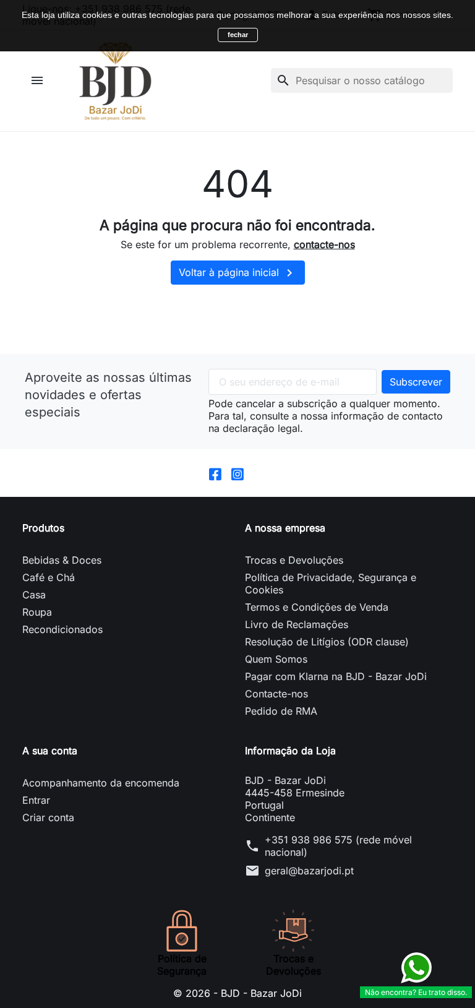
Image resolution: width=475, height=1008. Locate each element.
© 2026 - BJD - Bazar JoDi (237, 993)
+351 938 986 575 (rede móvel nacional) (338, 846)
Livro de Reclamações (296, 624)
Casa (34, 594)
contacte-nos (324, 244)
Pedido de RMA (281, 711)
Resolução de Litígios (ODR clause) (327, 641)
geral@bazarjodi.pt (309, 870)
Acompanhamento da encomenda (100, 783)
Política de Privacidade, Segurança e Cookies (330, 583)
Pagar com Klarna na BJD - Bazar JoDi (336, 676)
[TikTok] (260, 472)
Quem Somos (276, 659)
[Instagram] (237, 472)
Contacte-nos (276, 693)
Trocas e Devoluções (294, 560)
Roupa (37, 612)
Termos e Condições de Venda (316, 607)
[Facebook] (215, 472)
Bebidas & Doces (61, 560)
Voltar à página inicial (238, 272)
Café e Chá (48, 577)
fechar (238, 34)
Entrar (36, 800)
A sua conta (49, 750)
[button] (38, 80)
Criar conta (48, 817)
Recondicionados (62, 629)
